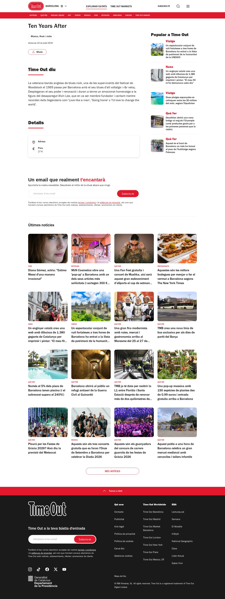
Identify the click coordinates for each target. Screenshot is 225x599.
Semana (176, 519)
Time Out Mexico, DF (153, 560)
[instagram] (30, 569)
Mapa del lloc (120, 576)
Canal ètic (119, 549)
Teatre (78, 16)
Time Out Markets (121, 7)
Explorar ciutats (96, 7)
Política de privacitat (124, 534)
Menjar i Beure (57, 16)
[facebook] (47, 569)
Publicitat (119, 519)
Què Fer (44, 16)
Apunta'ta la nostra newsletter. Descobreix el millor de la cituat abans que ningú (69, 185)
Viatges (128, 16)
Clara (174, 549)
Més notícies (112, 471)
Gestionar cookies (123, 556)
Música (87, 16)
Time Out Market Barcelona (151, 529)
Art (69, 16)
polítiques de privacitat (110, 203)
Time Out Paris (150, 552)
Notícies (33, 16)
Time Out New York (153, 545)
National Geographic (182, 541)
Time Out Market (142, 16)
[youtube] (64, 569)
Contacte (118, 512)
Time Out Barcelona (153, 512)
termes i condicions (87, 203)
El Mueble (177, 527)
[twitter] (56, 569)
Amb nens (117, 16)
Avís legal (119, 527)
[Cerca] (178, 6)
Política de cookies (123, 541)
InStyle (175, 534)
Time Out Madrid (151, 519)
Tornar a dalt (115, 491)
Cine (96, 16)
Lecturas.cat (178, 512)
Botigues (105, 16)
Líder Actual (178, 556)
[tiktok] (38, 569)
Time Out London (152, 538)
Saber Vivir (177, 563)
